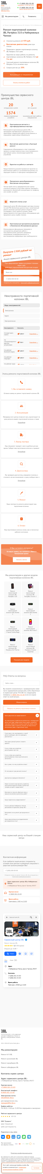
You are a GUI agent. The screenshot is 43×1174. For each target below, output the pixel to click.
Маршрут (12, 953)
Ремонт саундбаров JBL (9, 1063)
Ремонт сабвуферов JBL (9, 1067)
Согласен (36, 1168)
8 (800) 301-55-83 (8, 1092)
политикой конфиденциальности (30, 283)
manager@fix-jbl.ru (8, 1103)
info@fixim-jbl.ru (7, 1098)
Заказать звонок (21, 560)
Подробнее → (33, 334)
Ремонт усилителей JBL (9, 1059)
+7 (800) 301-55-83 (26, 3)
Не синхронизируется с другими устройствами (10, 342)
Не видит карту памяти (8, 334)
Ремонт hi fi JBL (6, 1054)
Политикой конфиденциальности (21, 876)
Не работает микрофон (7, 358)
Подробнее (21, 422)
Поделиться (3, 1137)
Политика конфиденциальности (21, 1153)
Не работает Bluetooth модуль (9, 351)
